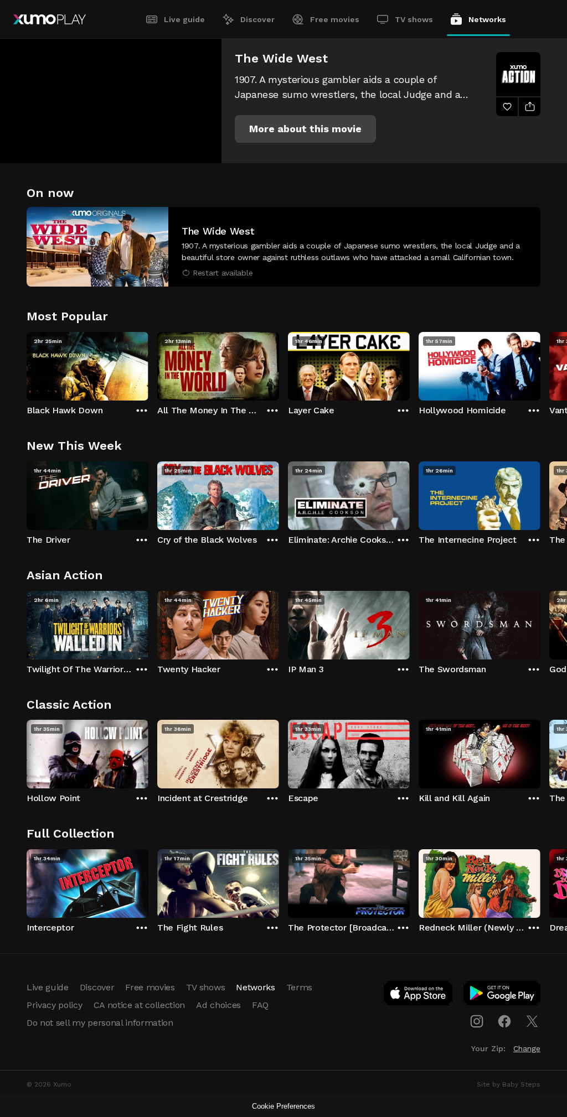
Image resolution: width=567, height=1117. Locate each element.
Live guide (184, 19)
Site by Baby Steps (508, 1084)
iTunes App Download (418, 995)
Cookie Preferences (283, 1106)
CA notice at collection (139, 1005)
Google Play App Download (502, 995)
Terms (299, 987)
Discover (257, 19)
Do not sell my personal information (100, 1022)
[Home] (49, 19)
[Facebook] (504, 1021)
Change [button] (526, 1048)
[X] (532, 1021)
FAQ (260, 1005)
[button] (305, 129)
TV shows (414, 19)
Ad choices (218, 1005)
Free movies (334, 19)
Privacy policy (55, 1005)
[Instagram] (476, 1021)
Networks (487, 19)
